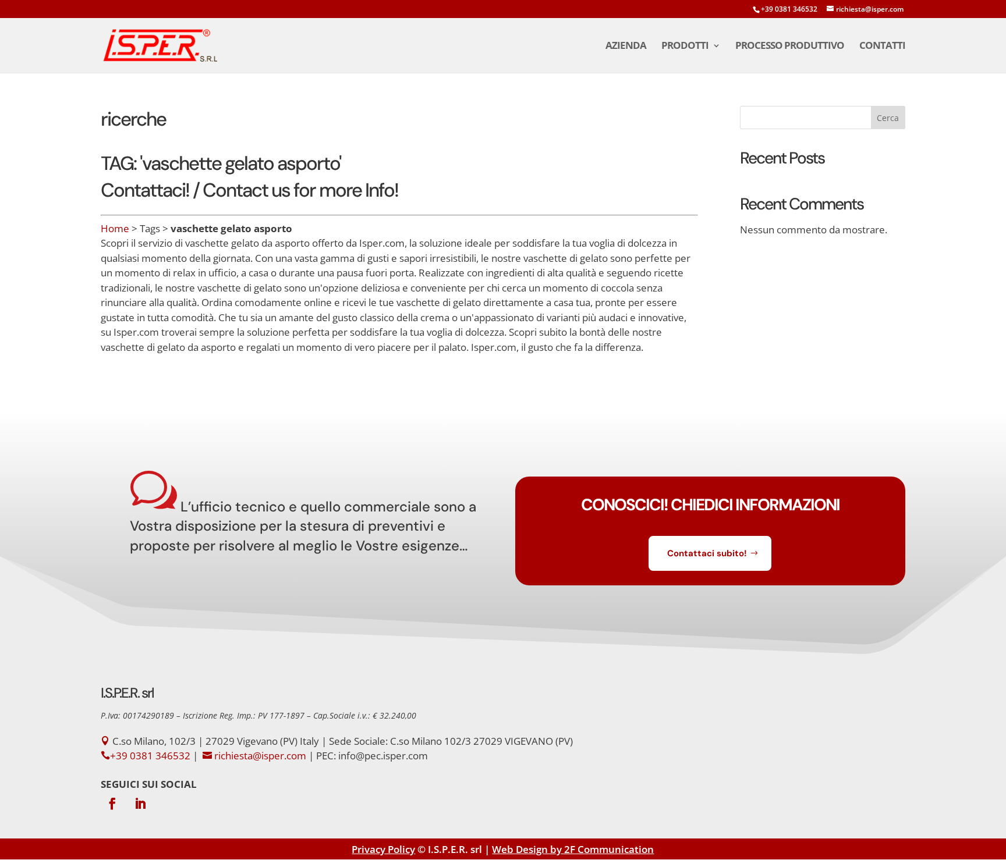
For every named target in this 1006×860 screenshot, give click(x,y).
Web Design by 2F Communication (573, 849)
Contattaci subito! (707, 553)
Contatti (882, 46)
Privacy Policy (383, 849)
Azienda (625, 46)
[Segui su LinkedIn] (140, 803)
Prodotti (685, 46)
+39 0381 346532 (789, 9)
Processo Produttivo (789, 46)
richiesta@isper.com (260, 755)
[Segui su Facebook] (112, 803)
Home (115, 228)
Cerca (888, 117)
